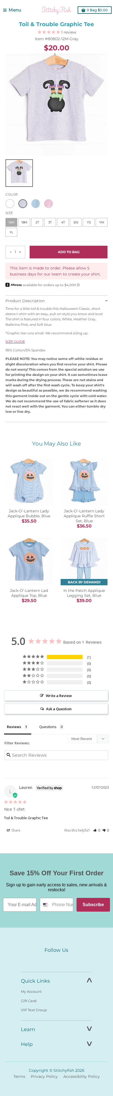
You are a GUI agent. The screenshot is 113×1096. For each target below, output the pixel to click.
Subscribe (93, 904)
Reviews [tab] (14, 726)
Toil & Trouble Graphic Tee (26, 817)
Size (9, 213)
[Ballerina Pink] (48, 203)
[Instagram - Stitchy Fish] (56, 960)
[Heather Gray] (22, 203)
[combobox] (44, 904)
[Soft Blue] (35, 203)
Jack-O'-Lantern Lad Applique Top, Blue (29, 593)
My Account (31, 991)
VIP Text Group (34, 1010)
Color (11, 194)
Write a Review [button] (59, 695)
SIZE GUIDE (15, 342)
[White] (9, 203)
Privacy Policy (44, 1076)
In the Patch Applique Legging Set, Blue (84, 593)
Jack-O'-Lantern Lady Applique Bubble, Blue (29, 513)
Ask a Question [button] (59, 708)
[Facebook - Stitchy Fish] (45, 960)
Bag (97, 10)
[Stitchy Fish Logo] (56, 10)
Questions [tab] (47, 726)
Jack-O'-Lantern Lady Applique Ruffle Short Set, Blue (84, 516)
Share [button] (15, 830)
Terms (19, 1076)
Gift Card (28, 1001)
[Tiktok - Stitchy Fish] (68, 960)
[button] (97, 830)
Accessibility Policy (81, 1076)
